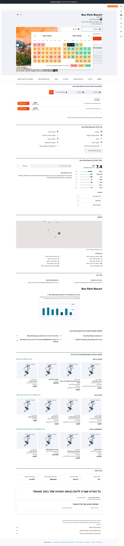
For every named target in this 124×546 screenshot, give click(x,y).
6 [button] (51, 49)
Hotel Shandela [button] (32, 417)
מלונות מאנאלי (56, 542)
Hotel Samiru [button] (54, 417)
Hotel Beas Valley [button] (53, 379)
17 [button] (72, 53)
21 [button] (85, 57)
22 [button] (81, 57)
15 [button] (81, 53)
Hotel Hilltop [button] (97, 417)
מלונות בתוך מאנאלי (67, 508)
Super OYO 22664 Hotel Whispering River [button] (70, 382)
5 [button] (64, 45)
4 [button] (68, 45)
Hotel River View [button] (96, 381)
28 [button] (85, 61)
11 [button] (68, 49)
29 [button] (81, 61)
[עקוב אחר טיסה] (121, 27)
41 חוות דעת (92, 19)
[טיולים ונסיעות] (121, 31)
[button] (2, 2)
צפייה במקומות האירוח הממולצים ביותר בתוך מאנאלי (30, 429)
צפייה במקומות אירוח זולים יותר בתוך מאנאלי (28, 395)
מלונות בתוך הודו (78, 542)
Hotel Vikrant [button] (97, 449)
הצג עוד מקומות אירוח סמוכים (24, 359)
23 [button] (77, 57)
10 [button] (73, 49)
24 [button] (73, 57)
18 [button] (69, 53)
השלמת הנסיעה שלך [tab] (93, 497)
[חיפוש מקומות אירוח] (121, 15)
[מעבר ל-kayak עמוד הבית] (112, 6)
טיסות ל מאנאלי (94, 508)
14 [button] (85, 53)
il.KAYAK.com (99, 542)
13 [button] (89, 53)
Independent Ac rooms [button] (52, 449)
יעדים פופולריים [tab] (81, 497)
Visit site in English (55, 2)
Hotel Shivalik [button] (33, 381)
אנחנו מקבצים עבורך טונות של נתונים (89, 530)
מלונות (92, 542)
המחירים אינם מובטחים (68, 522)
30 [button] (77, 61)
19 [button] (64, 53)
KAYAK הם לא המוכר (94, 527)
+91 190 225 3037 (97, 24)
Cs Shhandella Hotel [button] (74, 417)
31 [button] (35, 61)
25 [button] (69, 57)
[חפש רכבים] (121, 18)
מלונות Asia (86, 542)
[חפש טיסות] (121, 11)
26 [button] (65, 57)
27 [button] (89, 61)
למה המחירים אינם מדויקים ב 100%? (90, 533)
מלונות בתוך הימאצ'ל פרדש (67, 542)
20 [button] (89, 57)
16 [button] (77, 53)
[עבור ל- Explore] (121, 23)
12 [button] (64, 49)
